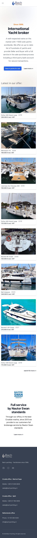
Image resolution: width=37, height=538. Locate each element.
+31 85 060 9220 (13, 518)
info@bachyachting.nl (9, 522)
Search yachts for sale (12, 68)
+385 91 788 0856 (13, 501)
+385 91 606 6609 (13, 484)
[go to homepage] (18, 3)
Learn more (28, 68)
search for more (30, 370)
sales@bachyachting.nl (9, 488)
